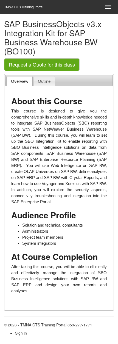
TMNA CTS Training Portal (23, 6)
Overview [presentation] (19, 81)
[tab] (19, 81)
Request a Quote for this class (42, 64)
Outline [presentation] (44, 81)
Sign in (21, 333)
